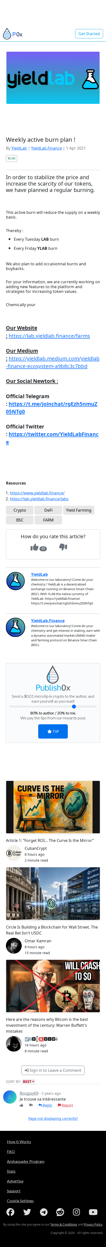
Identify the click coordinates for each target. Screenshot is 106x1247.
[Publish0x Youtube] (94, 1212)
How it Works (19, 1141)
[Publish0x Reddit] (61, 1212)
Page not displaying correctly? (53, 1118)
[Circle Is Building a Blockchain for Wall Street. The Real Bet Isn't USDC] (53, 893)
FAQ (11, 1151)
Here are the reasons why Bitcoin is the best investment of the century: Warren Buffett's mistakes (47, 1025)
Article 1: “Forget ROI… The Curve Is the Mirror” (50, 840)
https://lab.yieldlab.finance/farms (49, 335)
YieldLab (19, 148)
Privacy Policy (93, 1224)
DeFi (48, 510)
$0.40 (11, 158)
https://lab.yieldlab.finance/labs (39, 499)
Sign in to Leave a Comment (55, 1070)
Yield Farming (78, 510)
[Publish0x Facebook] (11, 1212)
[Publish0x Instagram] (77, 1212)
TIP (55, 731)
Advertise (15, 1181)
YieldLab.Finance (46, 148)
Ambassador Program (25, 1161)
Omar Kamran (38, 941)
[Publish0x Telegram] (44, 1212)
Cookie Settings (20, 1200)
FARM (48, 520)
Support (13, 1190)
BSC (19, 520)
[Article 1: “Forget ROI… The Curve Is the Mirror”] (53, 807)
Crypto (20, 510)
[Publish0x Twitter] (28, 1212)
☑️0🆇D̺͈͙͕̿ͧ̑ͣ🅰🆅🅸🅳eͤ (41, 1039)
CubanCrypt (36, 848)
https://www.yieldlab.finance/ (37, 493)
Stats (11, 1171)
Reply (47, 1105)
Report (67, 1105)
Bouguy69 (29, 1093)
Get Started (89, 33)
